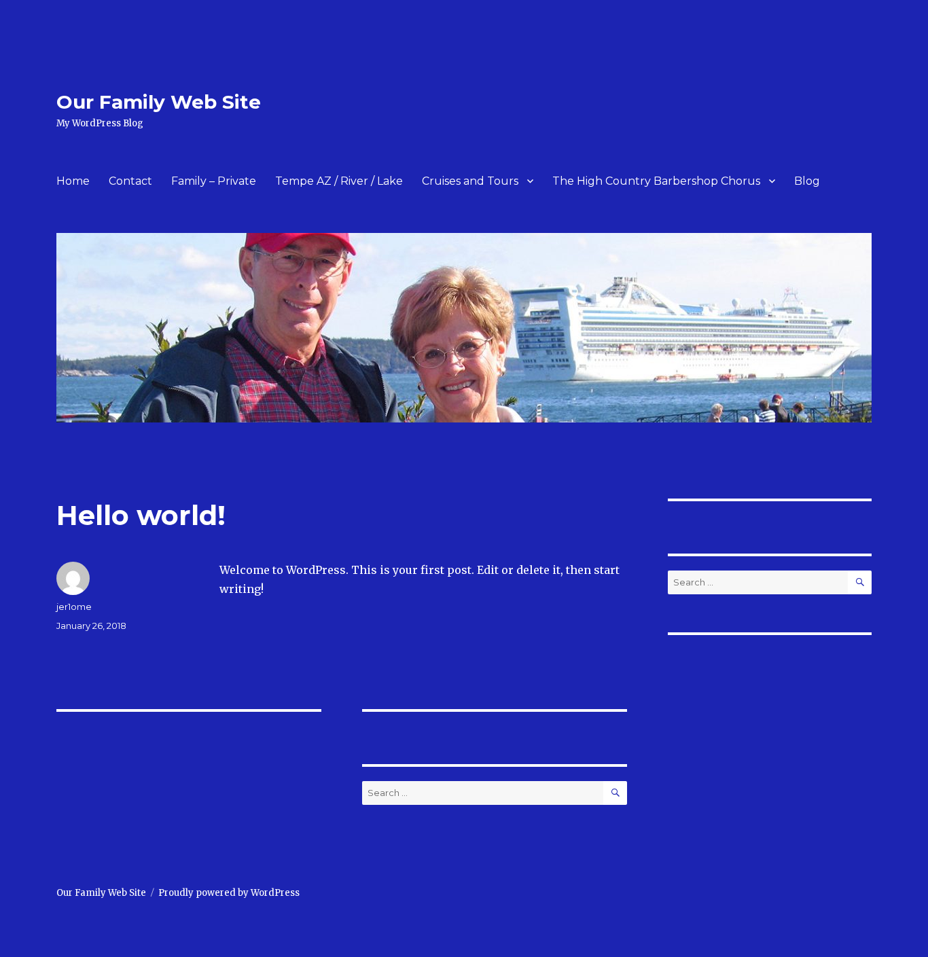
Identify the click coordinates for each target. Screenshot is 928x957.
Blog (807, 181)
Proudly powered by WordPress (229, 893)
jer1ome (74, 606)
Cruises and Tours (470, 181)
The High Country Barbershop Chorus (656, 181)
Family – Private (213, 181)
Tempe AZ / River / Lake (339, 181)
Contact (130, 181)
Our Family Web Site (158, 101)
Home (73, 181)
